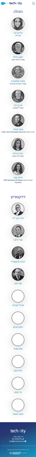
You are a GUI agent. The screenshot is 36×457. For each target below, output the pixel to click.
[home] (15, 3)
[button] (33, 3)
